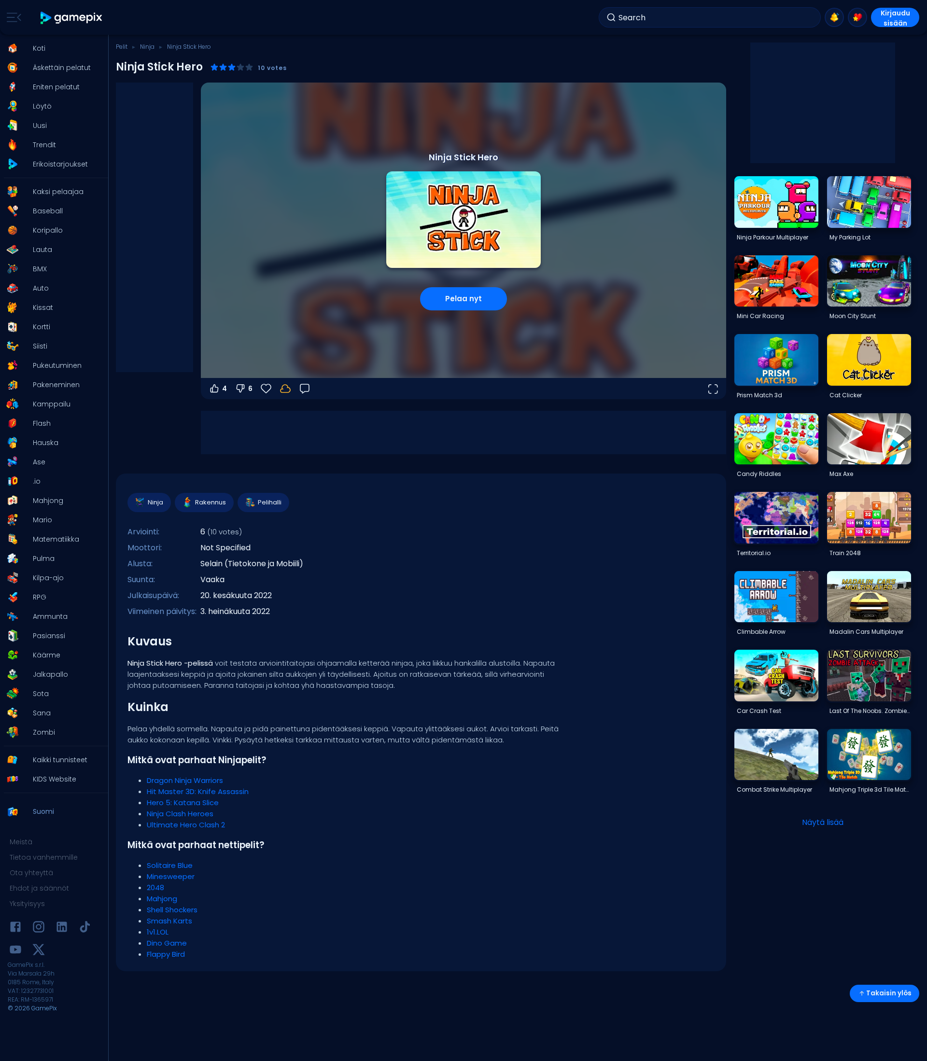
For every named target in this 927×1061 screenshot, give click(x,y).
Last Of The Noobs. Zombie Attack (870, 711)
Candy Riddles (759, 474)
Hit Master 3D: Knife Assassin (198, 791)
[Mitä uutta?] (834, 17)
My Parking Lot (850, 237)
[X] (38, 951)
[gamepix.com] (72, 17)
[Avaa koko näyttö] (712, 388)
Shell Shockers (172, 910)
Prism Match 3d (759, 395)
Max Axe (841, 474)
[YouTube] (15, 951)
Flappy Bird (166, 954)
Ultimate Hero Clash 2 (186, 825)
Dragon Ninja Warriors (185, 780)
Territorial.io (754, 553)
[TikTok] (85, 928)
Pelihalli (269, 502)
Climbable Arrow (761, 632)
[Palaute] (304, 388)
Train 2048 (845, 553)
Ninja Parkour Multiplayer (772, 237)
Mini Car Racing (760, 316)
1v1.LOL (158, 932)
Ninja (147, 46)
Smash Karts (169, 921)
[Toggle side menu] (12, 17)
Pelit (121, 46)
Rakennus (210, 502)
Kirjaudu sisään (895, 17)
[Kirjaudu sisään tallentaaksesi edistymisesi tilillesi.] (285, 388)
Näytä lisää (822, 822)
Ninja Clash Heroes (180, 814)
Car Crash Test (759, 711)
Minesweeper (171, 876)
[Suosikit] (857, 17)
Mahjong (162, 898)
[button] (51, 48)
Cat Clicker (845, 395)
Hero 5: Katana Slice (183, 802)
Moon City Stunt (852, 316)
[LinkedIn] (62, 928)
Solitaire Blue (170, 865)
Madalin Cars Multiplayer (866, 632)
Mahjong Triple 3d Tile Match (870, 789)
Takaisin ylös (889, 993)
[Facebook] (15, 928)
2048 (155, 887)
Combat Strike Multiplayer (774, 789)
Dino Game (167, 943)
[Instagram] (38, 928)
